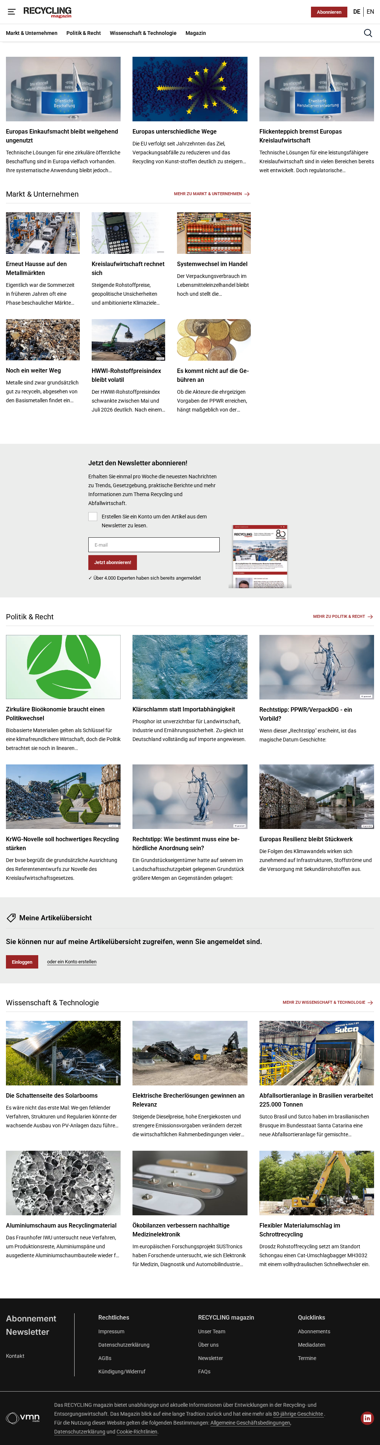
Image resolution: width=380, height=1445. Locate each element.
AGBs (104, 1358)
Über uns (208, 1345)
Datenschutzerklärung (124, 1345)
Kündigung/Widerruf (121, 1371)
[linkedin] (367, 1418)
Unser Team (211, 1331)
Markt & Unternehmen (42, 194)
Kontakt (15, 1356)
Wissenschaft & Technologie (52, 1002)
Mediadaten (311, 1345)
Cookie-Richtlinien (137, 1432)
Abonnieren (329, 12)
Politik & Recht (30, 616)
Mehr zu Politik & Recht (339, 616)
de (356, 11)
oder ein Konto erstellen (71, 961)
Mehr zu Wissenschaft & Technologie (324, 1002)
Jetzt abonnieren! (112, 562)
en (370, 11)
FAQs (204, 1371)
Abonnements (314, 1331)
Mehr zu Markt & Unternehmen (208, 193)
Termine (307, 1358)
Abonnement (31, 1318)
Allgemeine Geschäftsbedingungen (250, 1423)
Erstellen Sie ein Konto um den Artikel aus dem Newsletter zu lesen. (154, 521)
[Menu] (12, 11)
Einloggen (22, 962)
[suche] (368, 33)
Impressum (111, 1331)
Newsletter (27, 1332)
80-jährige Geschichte (298, 1414)
